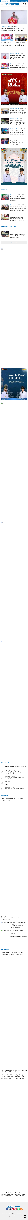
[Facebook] (7, 1209)
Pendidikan (7, 26)
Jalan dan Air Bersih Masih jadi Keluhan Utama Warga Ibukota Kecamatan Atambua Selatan (18, 208)
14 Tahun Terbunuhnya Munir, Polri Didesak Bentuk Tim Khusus (14, 778)
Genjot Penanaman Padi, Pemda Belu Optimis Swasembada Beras (11, 918)
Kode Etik (8, 1213)
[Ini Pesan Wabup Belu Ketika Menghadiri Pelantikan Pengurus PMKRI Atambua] (14, 17)
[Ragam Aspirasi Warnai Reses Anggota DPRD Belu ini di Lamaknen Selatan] (5, 235)
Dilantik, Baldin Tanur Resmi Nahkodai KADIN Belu (16, 926)
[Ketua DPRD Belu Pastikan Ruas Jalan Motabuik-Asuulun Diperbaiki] (5, 198)
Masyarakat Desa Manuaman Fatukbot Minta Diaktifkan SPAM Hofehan (17, 142)
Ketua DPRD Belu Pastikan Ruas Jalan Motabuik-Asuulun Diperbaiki (17, 198)
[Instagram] (15, 1209)
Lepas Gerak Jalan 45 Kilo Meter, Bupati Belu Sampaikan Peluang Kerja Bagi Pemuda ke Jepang (14, 1071)
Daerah (11, 63)
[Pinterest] (13, 1209)
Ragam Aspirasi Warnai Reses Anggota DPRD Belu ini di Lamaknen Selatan (17, 235)
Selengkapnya (14, 242)
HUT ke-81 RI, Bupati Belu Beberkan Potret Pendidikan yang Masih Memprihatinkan (6, 44)
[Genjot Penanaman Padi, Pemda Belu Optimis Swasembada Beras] (14, 856)
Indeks (3, 1213)
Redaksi (13, 1213)
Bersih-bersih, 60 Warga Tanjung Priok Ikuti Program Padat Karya (14, 789)
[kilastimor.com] (12, 4)
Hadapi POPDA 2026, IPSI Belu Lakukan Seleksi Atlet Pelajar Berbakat (7, 1194)
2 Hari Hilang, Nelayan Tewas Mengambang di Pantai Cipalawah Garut (15, 772)
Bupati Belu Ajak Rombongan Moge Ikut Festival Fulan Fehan (20, 1194)
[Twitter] (10, 1209)
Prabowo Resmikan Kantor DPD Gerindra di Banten (14, 783)
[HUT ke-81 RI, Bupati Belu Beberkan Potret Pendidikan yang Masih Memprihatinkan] (7, 37)
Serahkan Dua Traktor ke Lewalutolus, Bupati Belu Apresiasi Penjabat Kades (18, 935)
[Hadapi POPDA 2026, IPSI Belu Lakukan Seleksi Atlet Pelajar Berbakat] (7, 1132)
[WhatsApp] (18, 1209)
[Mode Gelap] (23, 4)
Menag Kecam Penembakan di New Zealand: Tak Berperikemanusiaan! (15, 767)
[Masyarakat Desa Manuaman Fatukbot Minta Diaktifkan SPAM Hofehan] (5, 142)
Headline (3, 26)
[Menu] (2, 4)
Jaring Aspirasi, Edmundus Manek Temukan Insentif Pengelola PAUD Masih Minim (18, 218)
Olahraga (16, 118)
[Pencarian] (26, 4)
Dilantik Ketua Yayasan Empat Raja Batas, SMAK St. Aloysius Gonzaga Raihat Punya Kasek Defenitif (21, 44)
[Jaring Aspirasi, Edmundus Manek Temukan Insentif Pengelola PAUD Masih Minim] (5, 218)
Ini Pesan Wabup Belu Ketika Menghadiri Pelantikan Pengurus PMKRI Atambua (18, 57)
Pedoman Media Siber (21, 1213)
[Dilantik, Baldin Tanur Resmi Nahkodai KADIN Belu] (13, 923)
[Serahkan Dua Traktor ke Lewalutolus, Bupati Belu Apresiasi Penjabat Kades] (14, 931)
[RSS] (21, 1209)
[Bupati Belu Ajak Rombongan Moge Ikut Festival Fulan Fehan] (21, 1132)
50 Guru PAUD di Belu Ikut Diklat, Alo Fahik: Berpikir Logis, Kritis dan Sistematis (17, 132)
